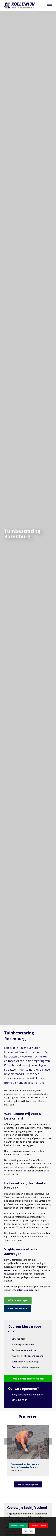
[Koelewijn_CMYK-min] (23, 5)
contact (8, 1270)
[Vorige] (8, 1441)
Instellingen (28, 1531)
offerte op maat (26, 1289)
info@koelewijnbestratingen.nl (27, 1394)
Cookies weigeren (38, 1526)
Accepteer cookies (19, 1526)
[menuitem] (48, 5)
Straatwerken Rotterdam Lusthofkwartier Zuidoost (25, 1466)
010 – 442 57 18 (19, 1400)
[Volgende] (48, 1441)
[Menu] (48, 5)
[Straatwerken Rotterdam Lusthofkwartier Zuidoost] (28, 1442)
